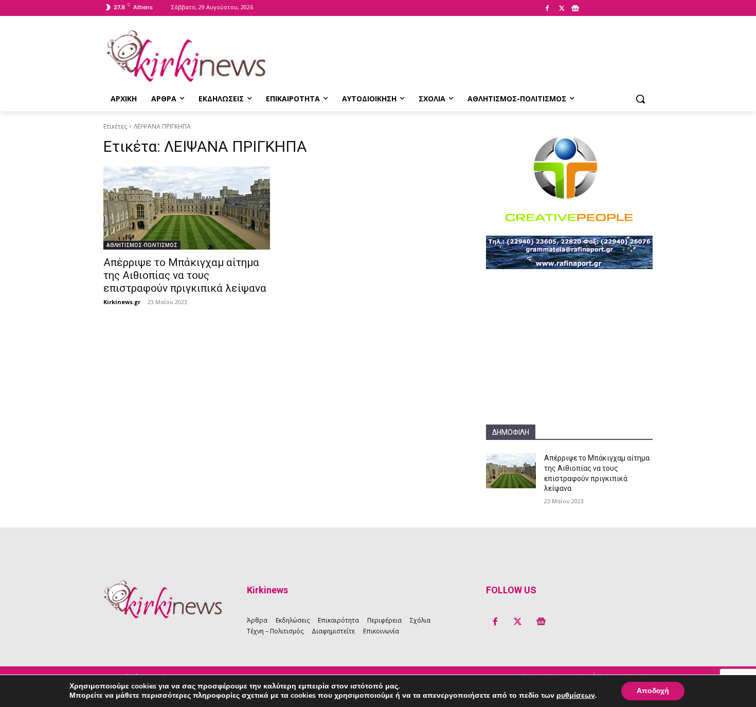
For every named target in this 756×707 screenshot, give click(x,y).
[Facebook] (547, 8)
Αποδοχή (653, 691)
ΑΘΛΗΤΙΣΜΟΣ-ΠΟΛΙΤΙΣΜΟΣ (141, 245)
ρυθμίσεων (575, 695)
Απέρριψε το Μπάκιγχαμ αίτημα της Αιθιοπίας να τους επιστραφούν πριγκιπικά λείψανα (184, 275)
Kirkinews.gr (121, 302)
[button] (640, 98)
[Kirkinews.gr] (185, 56)
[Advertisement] (569, 360)
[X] (561, 8)
